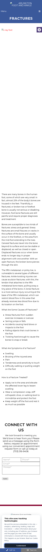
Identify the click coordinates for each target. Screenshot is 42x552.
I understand (21, 545)
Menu (3, 11)
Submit (5, 479)
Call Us (12, 550)
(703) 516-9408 (20, 451)
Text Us (32, 550)
